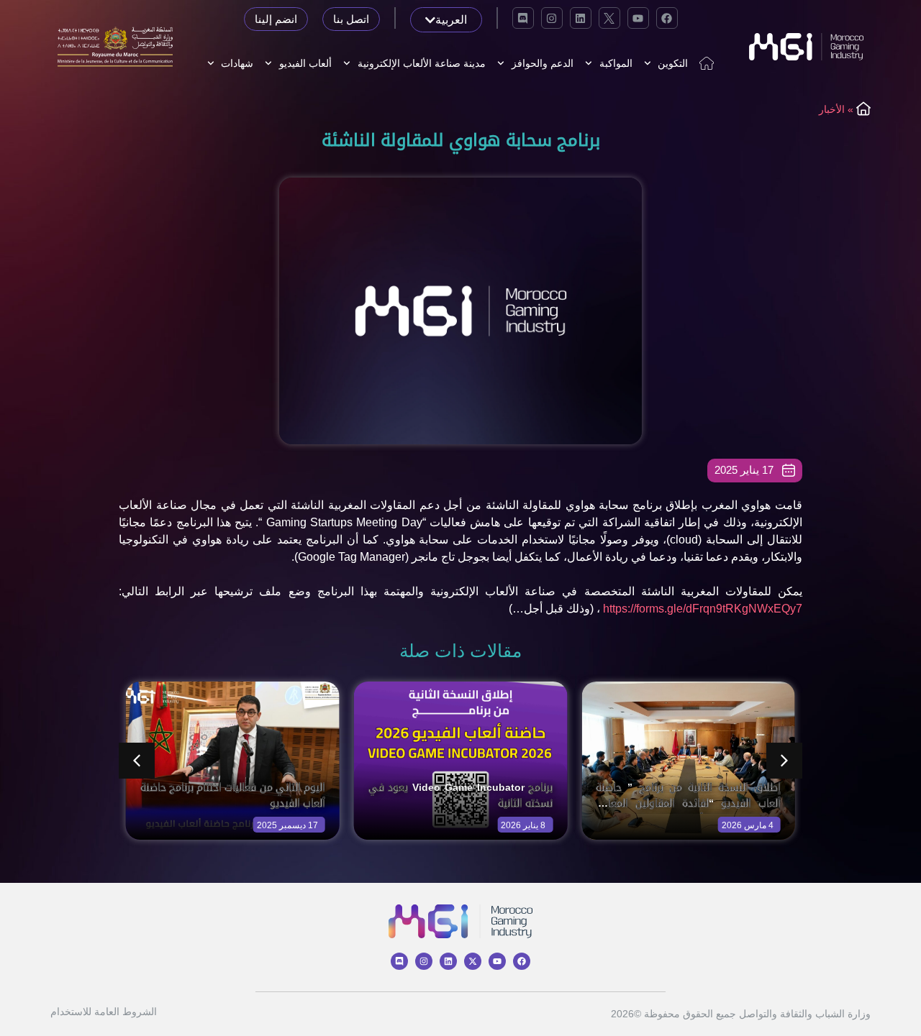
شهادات (237, 63)
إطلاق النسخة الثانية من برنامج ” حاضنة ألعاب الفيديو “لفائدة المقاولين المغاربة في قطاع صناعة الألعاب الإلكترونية (688, 803)
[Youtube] (638, 18)
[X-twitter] (472, 961)
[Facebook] (667, 18)
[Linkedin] (580, 18)
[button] (784, 761)
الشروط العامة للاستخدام (103, 1011)
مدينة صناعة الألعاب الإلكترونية (422, 63)
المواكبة (615, 63)
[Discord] (523, 18)
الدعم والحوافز (542, 63)
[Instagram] (552, 18)
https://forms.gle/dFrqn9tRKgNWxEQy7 (702, 608)
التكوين (673, 63)
